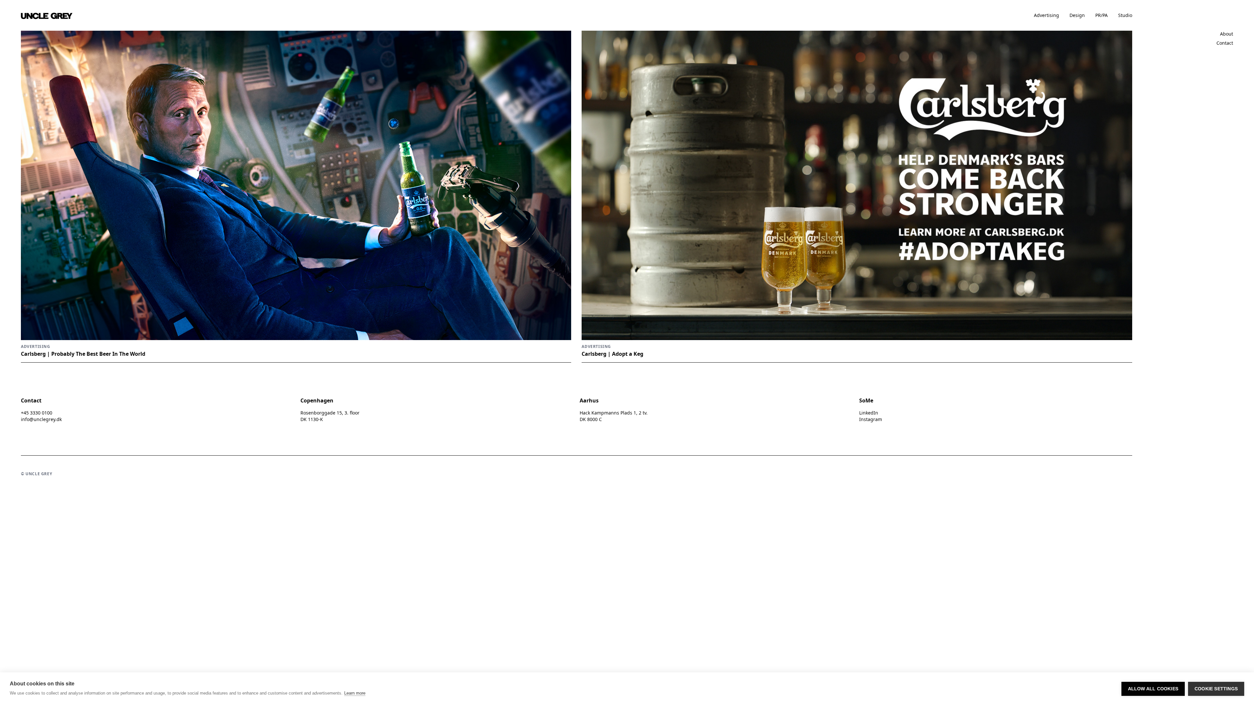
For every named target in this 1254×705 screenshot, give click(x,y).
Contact (1224, 43)
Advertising (1046, 15)
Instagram (870, 419)
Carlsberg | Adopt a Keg (612, 353)
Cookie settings (1216, 688)
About (1226, 34)
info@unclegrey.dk (41, 419)
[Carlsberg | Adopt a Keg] (857, 185)
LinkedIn (868, 413)
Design (1077, 15)
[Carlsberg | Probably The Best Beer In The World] (296, 185)
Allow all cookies (1153, 688)
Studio (1125, 15)
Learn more (354, 693)
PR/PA (1101, 15)
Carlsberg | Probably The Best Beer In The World (83, 353)
